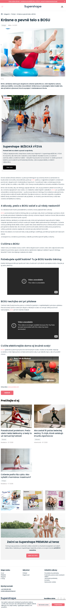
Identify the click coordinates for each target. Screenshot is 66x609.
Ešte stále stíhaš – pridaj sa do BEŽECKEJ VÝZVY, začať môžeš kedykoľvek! (33, 1)
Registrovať (26, 575)
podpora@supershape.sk (8, 591)
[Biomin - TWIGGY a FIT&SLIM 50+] (55, 500)
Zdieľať (7, 393)
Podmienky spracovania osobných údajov (54, 575)
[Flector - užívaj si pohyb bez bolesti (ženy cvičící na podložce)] (11, 500)
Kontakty (47, 580)
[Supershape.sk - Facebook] (58, 598)
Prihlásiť (62, 7)
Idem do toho (33, 555)
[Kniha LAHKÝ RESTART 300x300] (33, 500)
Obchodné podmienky (51, 578)
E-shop (3, 578)
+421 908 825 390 (6, 589)
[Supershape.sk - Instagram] (61, 598)
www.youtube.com (13, 387)
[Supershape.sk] (33, 7)
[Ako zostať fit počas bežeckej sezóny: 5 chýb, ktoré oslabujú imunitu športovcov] (49, 416)
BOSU (33, 180)
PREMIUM (3, 575)
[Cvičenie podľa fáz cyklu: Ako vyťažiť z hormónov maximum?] (16, 460)
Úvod (2, 573)
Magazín (3, 577)
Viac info (9, 167)
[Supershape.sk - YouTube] (64, 598)
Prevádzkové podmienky (52, 573)
